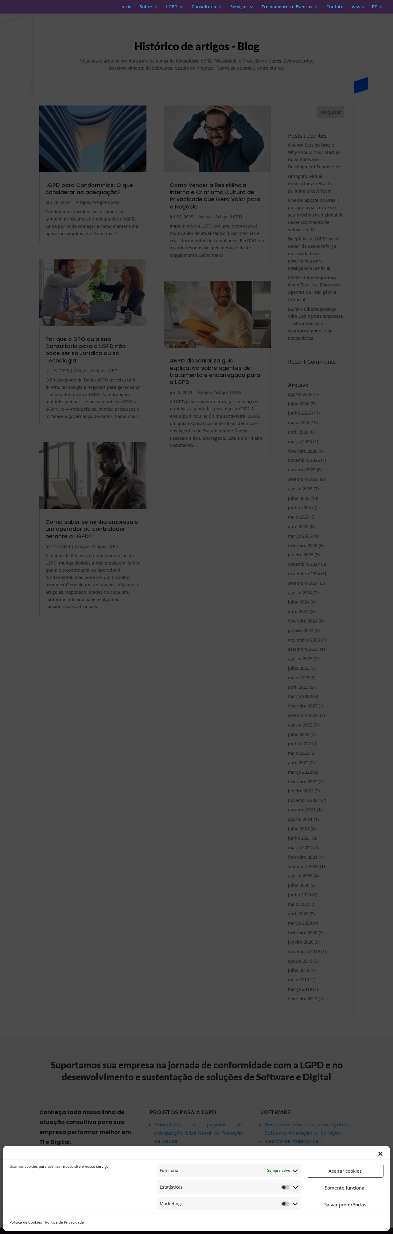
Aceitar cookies (345, 1171)
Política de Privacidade (64, 1222)
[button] (380, 1154)
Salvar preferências (345, 1204)
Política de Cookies (26, 1222)
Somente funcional (345, 1188)
